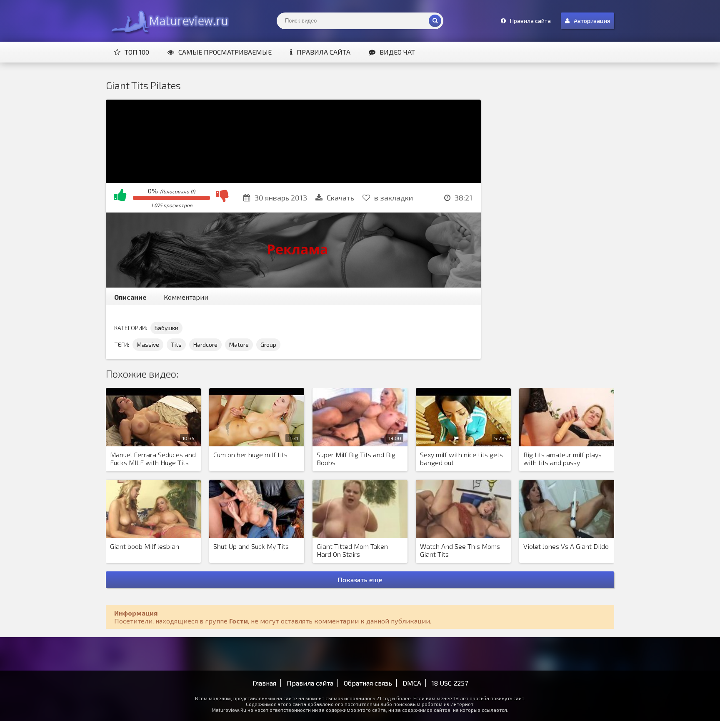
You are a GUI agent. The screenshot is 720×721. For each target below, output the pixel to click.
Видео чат (397, 52)
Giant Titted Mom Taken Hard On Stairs (352, 550)
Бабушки (166, 327)
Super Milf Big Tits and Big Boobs (356, 458)
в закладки (393, 197)
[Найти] (435, 21)
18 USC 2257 (450, 683)
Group (268, 344)
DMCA (411, 683)
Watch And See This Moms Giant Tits (460, 550)
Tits (176, 344)
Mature (239, 344)
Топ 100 (137, 52)
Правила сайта (323, 52)
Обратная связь (368, 683)
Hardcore (205, 344)
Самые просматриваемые (225, 52)
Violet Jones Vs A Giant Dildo (566, 546)
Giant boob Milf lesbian (144, 546)
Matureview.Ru (168, 21)
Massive (148, 344)
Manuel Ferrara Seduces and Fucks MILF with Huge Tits (153, 458)
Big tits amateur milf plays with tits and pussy (562, 458)
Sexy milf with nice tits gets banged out (461, 458)
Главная (264, 683)
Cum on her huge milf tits (250, 454)
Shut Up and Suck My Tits (251, 546)
